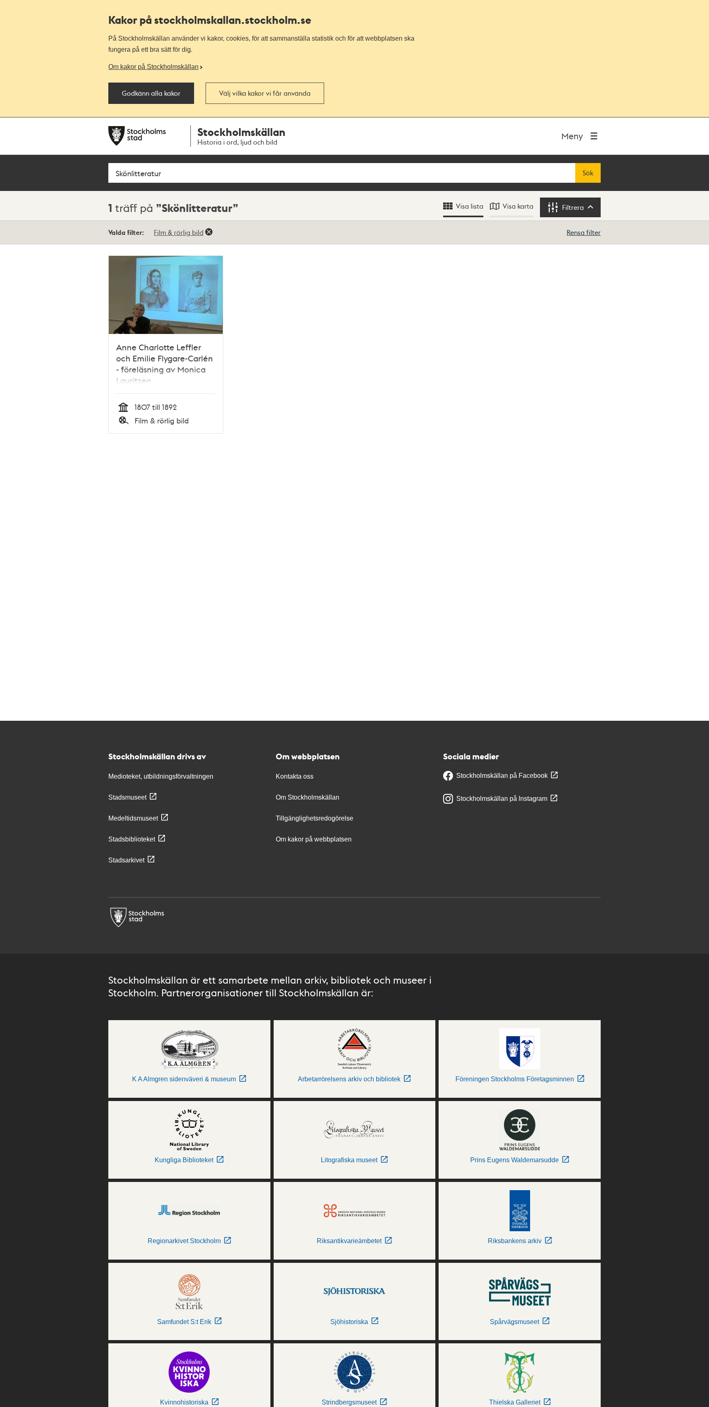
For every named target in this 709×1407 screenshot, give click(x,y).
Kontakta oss (294, 776)
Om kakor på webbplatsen (314, 839)
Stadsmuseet (127, 797)
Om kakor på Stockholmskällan (153, 66)
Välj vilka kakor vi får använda (265, 93)
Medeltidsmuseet (133, 818)
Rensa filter (584, 232)
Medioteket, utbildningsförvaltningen (160, 776)
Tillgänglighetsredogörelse (314, 818)
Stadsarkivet (126, 860)
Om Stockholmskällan (307, 797)
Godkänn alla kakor (151, 93)
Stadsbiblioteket (131, 839)
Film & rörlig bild (179, 232)
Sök (588, 173)
